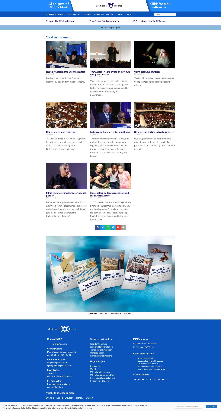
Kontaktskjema (59, 344)
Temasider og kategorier (101, 349)
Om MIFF (94, 369)
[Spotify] (159, 379)
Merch (130, 14)
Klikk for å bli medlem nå (160, 5)
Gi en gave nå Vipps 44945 (59, 5)
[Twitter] (139, 379)
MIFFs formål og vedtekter (102, 375)
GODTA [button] (211, 407)
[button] (97, 227)
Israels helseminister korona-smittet (65, 71)
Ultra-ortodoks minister (147, 71)
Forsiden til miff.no (98, 343)
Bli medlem (51, 14)
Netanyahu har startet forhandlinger (110, 132)
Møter (88, 14)
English (89, 397)
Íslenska (79, 397)
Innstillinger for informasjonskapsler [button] (188, 407)
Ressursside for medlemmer (102, 378)
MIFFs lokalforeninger (100, 372)
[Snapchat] (163, 379)
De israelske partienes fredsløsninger (154, 132)
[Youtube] (143, 379)
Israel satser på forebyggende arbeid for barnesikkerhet (109, 194)
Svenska (50, 397)
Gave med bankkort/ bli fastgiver (151, 361)
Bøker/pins (99, 14)
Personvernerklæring (99, 380)
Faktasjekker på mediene (101, 355)
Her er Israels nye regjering (60, 132)
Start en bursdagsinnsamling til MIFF (152, 369)
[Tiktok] (151, 379)
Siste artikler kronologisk (101, 346)
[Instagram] (147, 379)
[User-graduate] (167, 379)
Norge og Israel (97, 352)
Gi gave (61, 14)
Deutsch (69, 397)
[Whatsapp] (155, 379)
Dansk (59, 397)
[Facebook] (135, 379)
